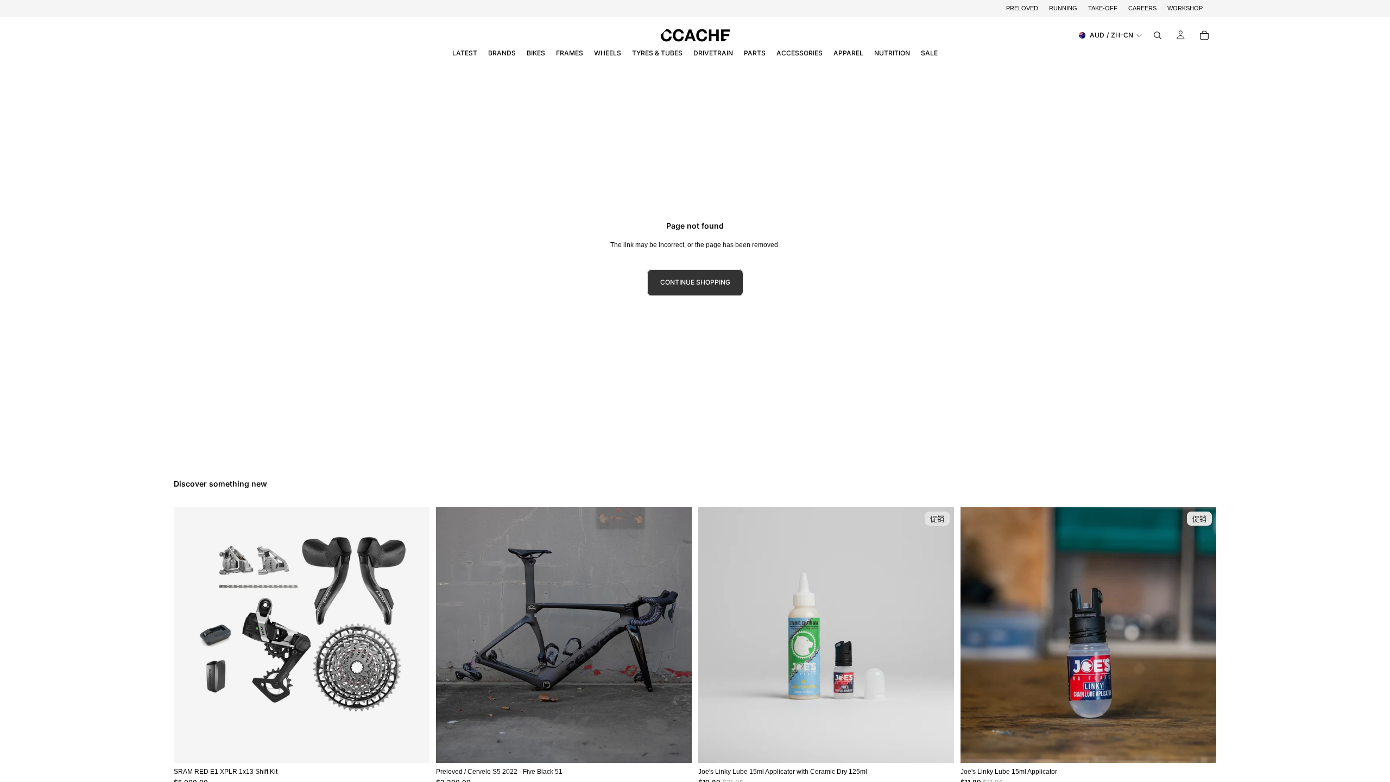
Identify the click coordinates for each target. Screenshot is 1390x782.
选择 (684, 746)
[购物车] (1204, 35)
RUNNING (1063, 8)
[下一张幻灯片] (675, 635)
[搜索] (1158, 35)
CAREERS (1142, 8)
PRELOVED (1022, 8)
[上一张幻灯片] (452, 635)
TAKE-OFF (1102, 8)
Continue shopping (695, 282)
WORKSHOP (1185, 8)
